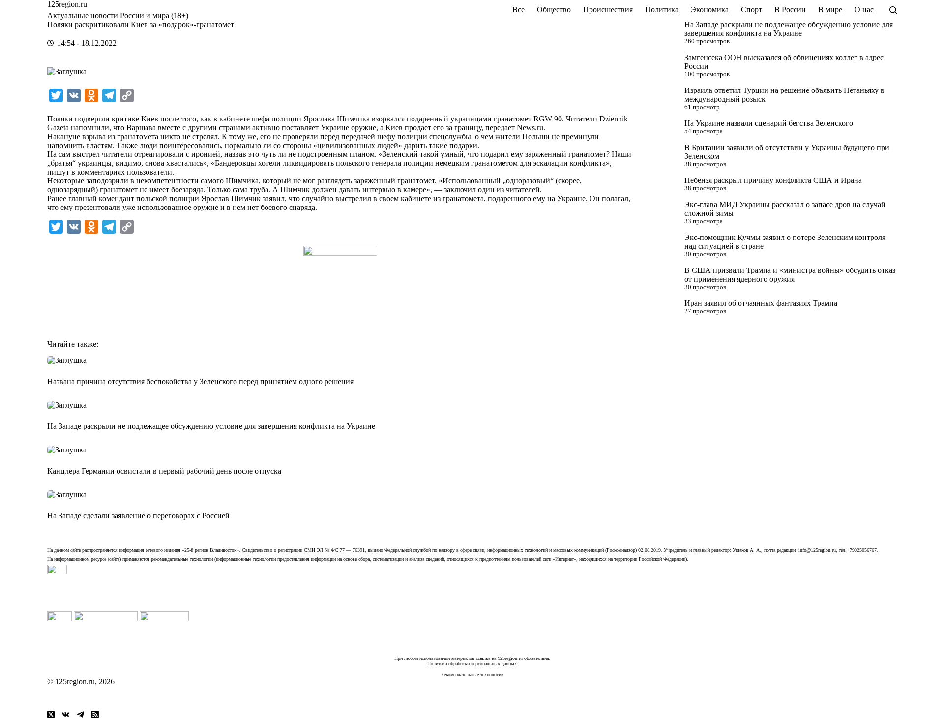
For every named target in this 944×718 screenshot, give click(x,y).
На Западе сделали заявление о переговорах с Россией (138, 515)
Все (518, 9)
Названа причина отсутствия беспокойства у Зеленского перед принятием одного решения (200, 381)
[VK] (65, 714)
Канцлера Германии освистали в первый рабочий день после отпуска (164, 471)
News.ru (530, 127)
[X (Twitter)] (51, 714)
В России (790, 9)
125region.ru (67, 4)
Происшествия (608, 9)
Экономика (710, 9)
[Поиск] (893, 10)
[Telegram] (80, 714)
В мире (830, 9)
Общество (554, 9)
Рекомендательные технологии (472, 674)
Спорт (751, 9)
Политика (661, 9)
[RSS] (95, 714)
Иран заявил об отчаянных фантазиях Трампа (760, 303)
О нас (864, 9)
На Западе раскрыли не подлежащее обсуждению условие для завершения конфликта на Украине (788, 28)
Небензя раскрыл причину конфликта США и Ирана (773, 180)
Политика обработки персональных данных (472, 663)
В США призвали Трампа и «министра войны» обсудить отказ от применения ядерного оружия (789, 274)
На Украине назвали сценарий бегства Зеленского (768, 123)
